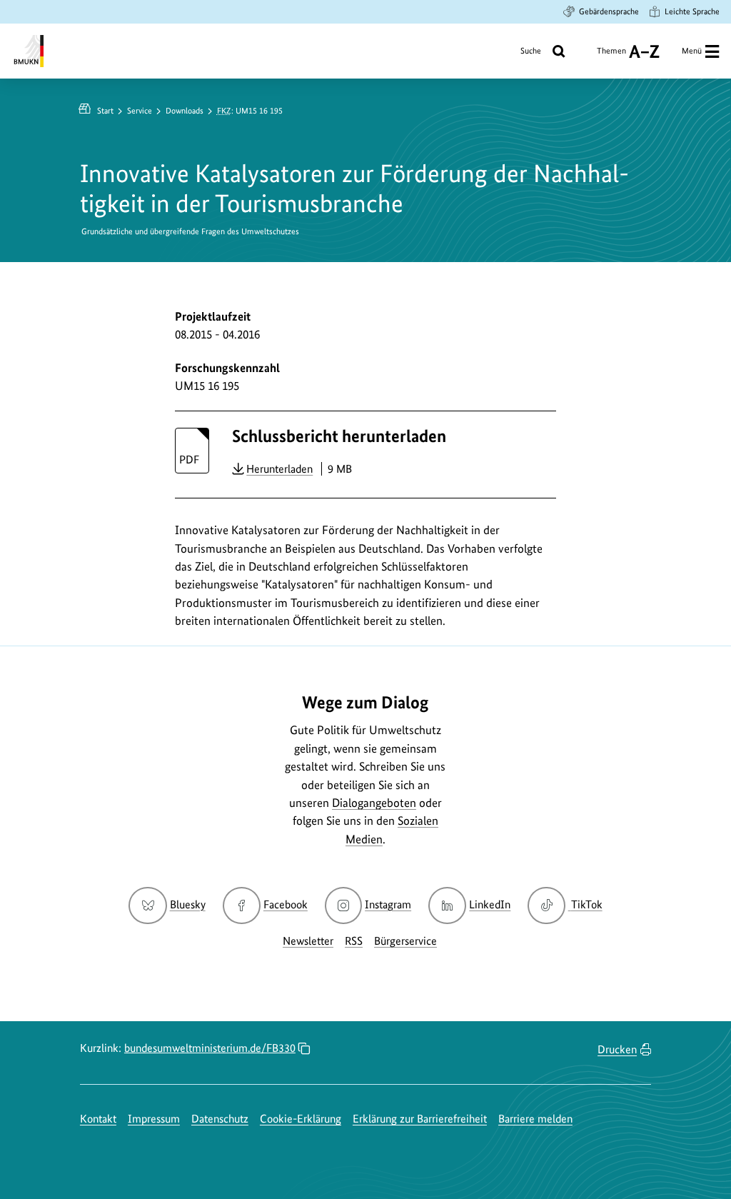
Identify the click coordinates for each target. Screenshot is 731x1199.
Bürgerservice (405, 941)
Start (105, 111)
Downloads (184, 111)
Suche (530, 51)
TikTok (586, 904)
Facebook (285, 904)
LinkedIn (489, 904)
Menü (692, 51)
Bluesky (187, 904)
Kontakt (98, 1118)
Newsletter (308, 941)
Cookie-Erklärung (300, 1118)
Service (139, 111)
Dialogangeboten (374, 803)
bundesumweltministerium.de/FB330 (210, 1048)
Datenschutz (219, 1118)
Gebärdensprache (609, 11)
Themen (611, 56)
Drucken (617, 1049)
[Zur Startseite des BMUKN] (27, 51)
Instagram (388, 904)
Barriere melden (535, 1118)
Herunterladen (279, 468)
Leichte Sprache (692, 11)
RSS (354, 941)
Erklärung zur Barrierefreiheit (420, 1118)
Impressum (154, 1118)
